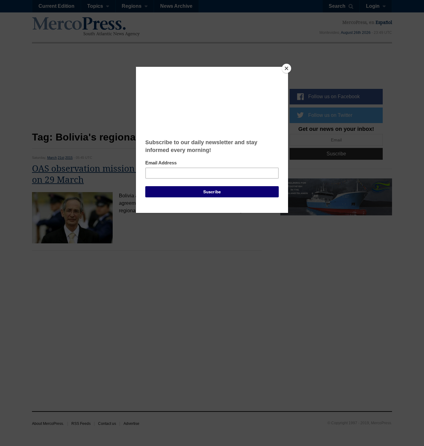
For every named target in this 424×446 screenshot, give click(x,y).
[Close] (286, 68)
